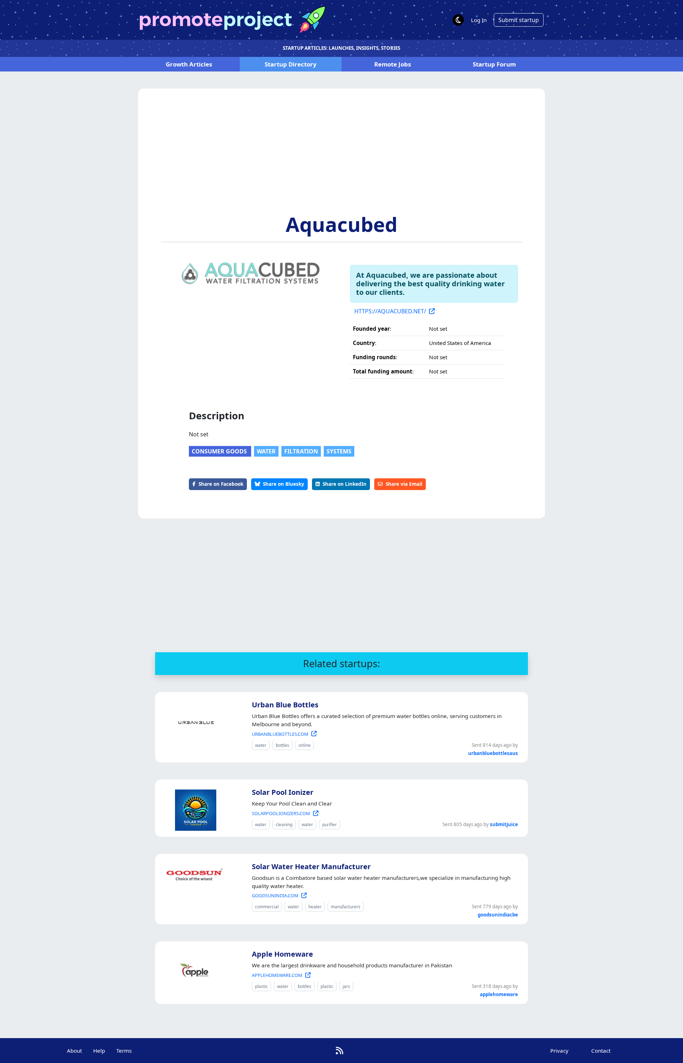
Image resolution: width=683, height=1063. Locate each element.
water (266, 451)
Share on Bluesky (283, 483)
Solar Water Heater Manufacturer (311, 866)
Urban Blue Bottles (285, 704)
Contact (600, 1050)
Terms (124, 1050)
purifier (329, 825)
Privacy (559, 1050)
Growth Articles (189, 64)
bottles (282, 745)
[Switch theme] (458, 20)
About (74, 1050)
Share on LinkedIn (344, 483)
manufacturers (345, 907)
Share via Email (404, 483)
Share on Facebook (220, 483)
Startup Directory (291, 64)
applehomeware (499, 994)
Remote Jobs (392, 64)
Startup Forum (494, 64)
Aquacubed (341, 224)
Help (99, 1050)
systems (339, 451)
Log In (479, 19)
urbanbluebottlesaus (493, 753)
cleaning (284, 825)
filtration (301, 451)
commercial (267, 907)
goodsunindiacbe (498, 914)
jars (346, 986)
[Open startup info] (194, 721)
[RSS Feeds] (339, 1050)
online (304, 745)
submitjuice (504, 824)
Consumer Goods (220, 451)
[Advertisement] (341, 159)
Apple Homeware (282, 954)
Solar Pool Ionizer (282, 792)
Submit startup (518, 20)
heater (315, 907)
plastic (261, 986)
